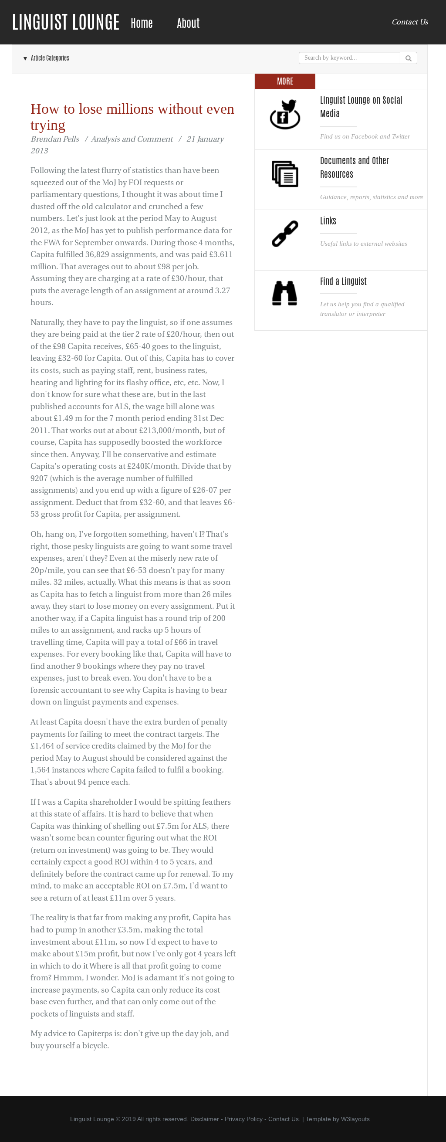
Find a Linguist (343, 281)
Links (328, 221)
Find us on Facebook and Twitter (365, 136)
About (188, 23)
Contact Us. (284, 1118)
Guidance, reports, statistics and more (371, 196)
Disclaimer (204, 1118)
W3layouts (355, 1118)
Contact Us (410, 22)
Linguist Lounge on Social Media (361, 107)
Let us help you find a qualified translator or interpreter (362, 308)
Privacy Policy (244, 1118)
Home (142, 23)
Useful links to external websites (363, 243)
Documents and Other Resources (354, 167)
